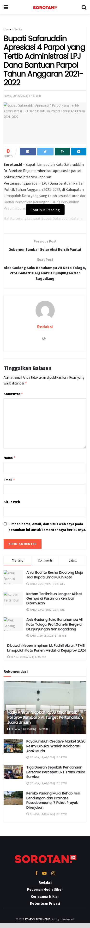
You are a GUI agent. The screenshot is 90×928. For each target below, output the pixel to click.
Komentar (13, 393)
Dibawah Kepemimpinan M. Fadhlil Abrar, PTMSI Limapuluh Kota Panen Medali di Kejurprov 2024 (46, 648)
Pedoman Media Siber (45, 889)
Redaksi (45, 326)
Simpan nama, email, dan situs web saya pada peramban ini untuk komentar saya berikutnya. (47, 527)
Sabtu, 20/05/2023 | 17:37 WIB (22, 96)
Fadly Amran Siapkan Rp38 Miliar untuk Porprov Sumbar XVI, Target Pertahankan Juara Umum (45, 717)
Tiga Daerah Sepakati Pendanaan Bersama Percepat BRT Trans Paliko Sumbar (55, 772)
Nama (10, 457)
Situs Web (12, 501)
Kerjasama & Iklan (45, 896)
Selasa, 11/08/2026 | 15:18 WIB (48, 757)
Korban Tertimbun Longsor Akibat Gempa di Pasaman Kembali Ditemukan (54, 598)
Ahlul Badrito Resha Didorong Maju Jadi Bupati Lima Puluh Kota (54, 575)
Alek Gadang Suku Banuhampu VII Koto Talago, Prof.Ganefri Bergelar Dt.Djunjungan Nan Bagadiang (54, 624)
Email (9, 480)
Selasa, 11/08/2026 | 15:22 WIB (29, 729)
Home (7, 29)
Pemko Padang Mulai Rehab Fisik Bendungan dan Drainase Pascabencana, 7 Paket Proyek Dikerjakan (53, 800)
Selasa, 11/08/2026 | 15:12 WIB (48, 814)
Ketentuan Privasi (45, 903)
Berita (18, 29)
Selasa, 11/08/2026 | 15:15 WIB (48, 783)
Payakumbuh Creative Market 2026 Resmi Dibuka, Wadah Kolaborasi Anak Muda (55, 746)
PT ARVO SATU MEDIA (37, 919)
